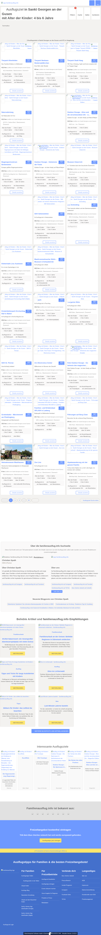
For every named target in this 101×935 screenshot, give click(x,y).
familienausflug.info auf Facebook (34, 584)
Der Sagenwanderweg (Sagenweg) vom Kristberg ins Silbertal (9, 775)
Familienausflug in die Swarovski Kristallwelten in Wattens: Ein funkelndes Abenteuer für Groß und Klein (50, 608)
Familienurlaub (19, 634)
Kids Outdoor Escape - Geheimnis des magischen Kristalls (77, 364)
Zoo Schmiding (73, 205)
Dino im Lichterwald (56, 671)
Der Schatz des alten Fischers (75, 761)
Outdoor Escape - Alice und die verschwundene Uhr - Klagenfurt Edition (92, 764)
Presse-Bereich (66, 880)
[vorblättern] (27, 50)
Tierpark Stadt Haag (75, 60)
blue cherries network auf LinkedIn (81, 588)
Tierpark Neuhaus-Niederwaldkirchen (41, 61)
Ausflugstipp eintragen (48, 884)
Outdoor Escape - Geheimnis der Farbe (45, 163)
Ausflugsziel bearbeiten (48, 879)
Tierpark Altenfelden (9, 60)
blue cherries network (68, 876)
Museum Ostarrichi (74, 162)
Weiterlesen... (18, 653)
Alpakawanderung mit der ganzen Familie (77, 463)
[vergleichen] (3, 49)
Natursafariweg (7, 112)
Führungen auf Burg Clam (77, 415)
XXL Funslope (42, 758)
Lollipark (37, 300)
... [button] (24, 500)
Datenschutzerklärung (88, 890)
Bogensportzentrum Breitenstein (9, 163)
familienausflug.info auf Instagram (12, 584)
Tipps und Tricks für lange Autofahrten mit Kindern (17, 675)
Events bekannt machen (49, 888)
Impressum (85, 885)
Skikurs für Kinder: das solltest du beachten (17, 709)
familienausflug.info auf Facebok (83, 584)
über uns (84, 876)
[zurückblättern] (6, 50)
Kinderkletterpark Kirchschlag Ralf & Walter (13, 312)
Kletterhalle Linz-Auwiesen (12, 264)
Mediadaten (45, 902)
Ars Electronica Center (43, 363)
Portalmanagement (87, 899)
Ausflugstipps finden (27, 876)
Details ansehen (17, 91)
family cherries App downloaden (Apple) (27, 914)
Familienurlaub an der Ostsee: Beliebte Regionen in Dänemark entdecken (56, 638)
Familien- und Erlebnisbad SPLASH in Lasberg (44, 409)
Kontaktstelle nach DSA (89, 894)
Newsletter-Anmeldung (27, 895)
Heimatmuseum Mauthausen (12, 462)
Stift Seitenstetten (41, 214)
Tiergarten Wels (73, 302)
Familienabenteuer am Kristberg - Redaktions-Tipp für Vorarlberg (74, 604)
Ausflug (18, 669)
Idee (57, 701)
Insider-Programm (67, 885)
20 (29, 500)
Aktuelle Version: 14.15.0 (69, 933)
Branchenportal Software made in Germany (36, 933)
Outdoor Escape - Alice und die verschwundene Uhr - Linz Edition (79, 113)
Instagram (64, 890)
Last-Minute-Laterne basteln (56, 706)
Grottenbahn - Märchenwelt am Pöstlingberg (12, 416)
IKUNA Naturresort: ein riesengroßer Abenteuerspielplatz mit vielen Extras (17, 640)
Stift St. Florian (7, 363)
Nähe (87, 15)
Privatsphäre (39, 851)
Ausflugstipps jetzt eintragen (51, 840)
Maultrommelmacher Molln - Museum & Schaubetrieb (45, 260)
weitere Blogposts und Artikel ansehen (51, 731)
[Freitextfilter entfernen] (92, 3)
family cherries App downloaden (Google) (27, 907)
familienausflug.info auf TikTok (60, 588)
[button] (4, 500)
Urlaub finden (25, 885)
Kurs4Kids (25, 758)
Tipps (19, 703)
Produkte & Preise (47, 898)
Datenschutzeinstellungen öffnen (55, 851)
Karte (80, 15)
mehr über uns (57, 591)
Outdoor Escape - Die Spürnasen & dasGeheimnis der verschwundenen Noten (59, 766)
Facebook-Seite (66, 894)
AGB (83, 880)
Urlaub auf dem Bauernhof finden (28, 901)
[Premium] (97, 748)
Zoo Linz (37, 462)
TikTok (64, 899)
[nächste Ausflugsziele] (35, 500)
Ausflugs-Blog (25, 890)
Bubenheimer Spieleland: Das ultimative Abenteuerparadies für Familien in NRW (30, 604)
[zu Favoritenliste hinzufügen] (3, 45)
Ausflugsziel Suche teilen (91, 500)
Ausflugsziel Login (8, 924)
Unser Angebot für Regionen (50, 893)
